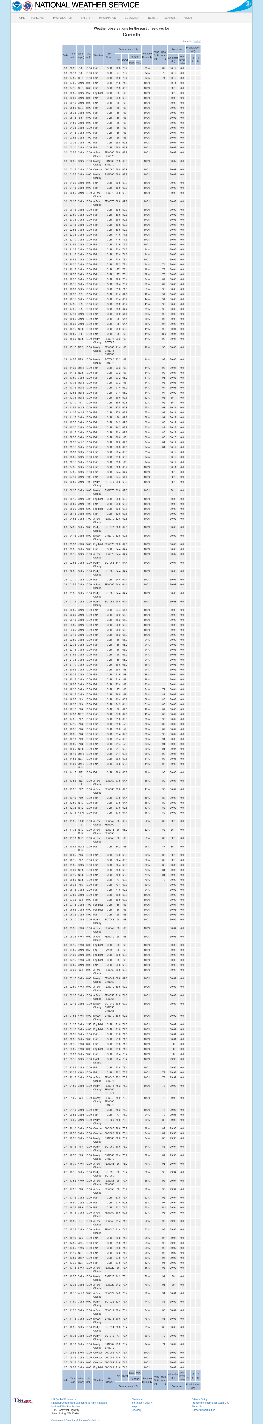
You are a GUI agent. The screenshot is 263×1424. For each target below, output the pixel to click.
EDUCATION (132, 17)
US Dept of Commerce (63, 1399)
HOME (21, 17)
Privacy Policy (199, 1399)
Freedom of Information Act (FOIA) (211, 1402)
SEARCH (169, 17)
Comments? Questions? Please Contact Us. (75, 1420)
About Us (197, 1406)
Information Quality (142, 1402)
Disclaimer (137, 1399)
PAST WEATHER (63, 17)
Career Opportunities (203, 1409)
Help (134, 1406)
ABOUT (188, 17)
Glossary (136, 1409)
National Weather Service (65, 1406)
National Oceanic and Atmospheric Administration (79, 1402)
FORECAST (38, 17)
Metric (197, 41)
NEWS (152, 17)
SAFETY (86, 17)
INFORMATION (108, 17)
